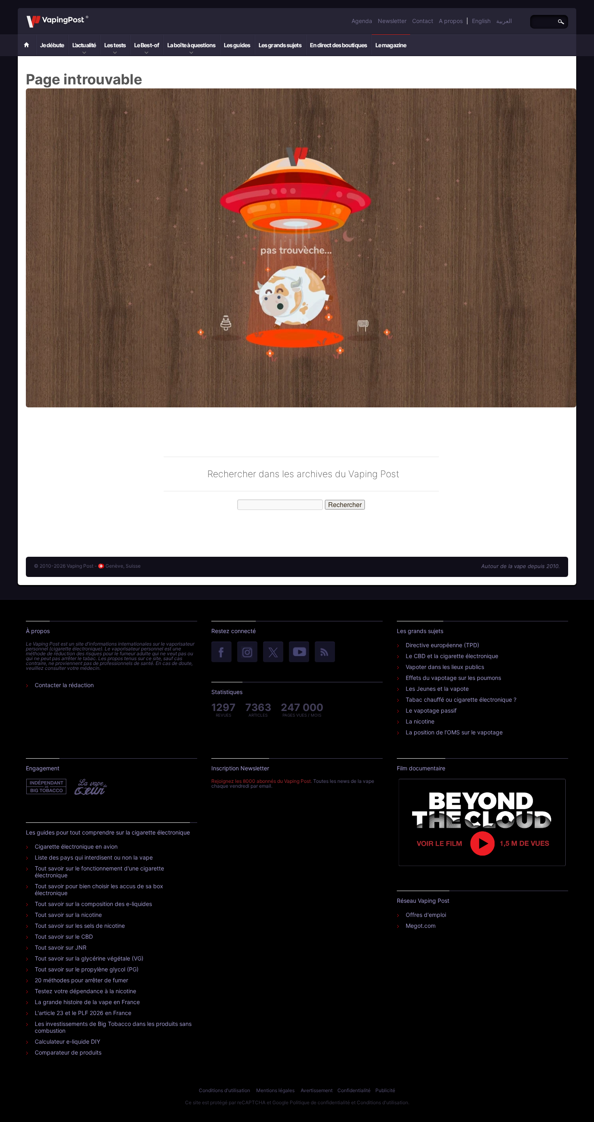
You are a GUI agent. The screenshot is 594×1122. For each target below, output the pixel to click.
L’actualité (84, 45)
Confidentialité (354, 1090)
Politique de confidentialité (320, 1102)
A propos (451, 20)
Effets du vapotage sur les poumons (453, 677)
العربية (504, 20)
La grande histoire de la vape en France (87, 1001)
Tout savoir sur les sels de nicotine (80, 925)
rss (325, 652)
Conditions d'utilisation (224, 1090)
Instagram (247, 652)
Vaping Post (91, 15)
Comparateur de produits (68, 1052)
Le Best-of (146, 45)
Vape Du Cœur (90, 787)
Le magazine (390, 45)
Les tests (115, 45)
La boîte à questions (191, 45)
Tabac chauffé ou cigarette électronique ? (461, 699)
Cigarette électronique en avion (76, 846)
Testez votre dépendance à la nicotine (85, 991)
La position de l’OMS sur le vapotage (454, 732)
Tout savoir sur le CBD (64, 936)
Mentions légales (275, 1090)
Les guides (237, 45)
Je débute (52, 45)
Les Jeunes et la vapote (437, 688)
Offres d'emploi (426, 914)
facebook (221, 652)
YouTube (299, 652)
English (481, 20)
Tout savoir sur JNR (60, 947)
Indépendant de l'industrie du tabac (46, 787)
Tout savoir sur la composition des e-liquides (93, 903)
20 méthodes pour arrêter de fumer (81, 980)
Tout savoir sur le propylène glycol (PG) (87, 969)
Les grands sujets (280, 45)
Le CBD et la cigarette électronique (452, 655)
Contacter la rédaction (64, 685)
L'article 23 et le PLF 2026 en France (83, 1012)
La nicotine (420, 721)
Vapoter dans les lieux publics (445, 666)
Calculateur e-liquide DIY (67, 1041)
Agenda (362, 20)
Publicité (385, 1090)
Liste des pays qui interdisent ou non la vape (94, 857)
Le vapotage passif (431, 710)
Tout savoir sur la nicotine (68, 914)
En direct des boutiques (338, 45)
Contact (422, 20)
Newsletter (392, 20)
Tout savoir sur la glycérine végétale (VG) (89, 958)
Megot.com (421, 925)
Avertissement (317, 1090)
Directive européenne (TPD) (442, 645)
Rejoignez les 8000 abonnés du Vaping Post (261, 781)
